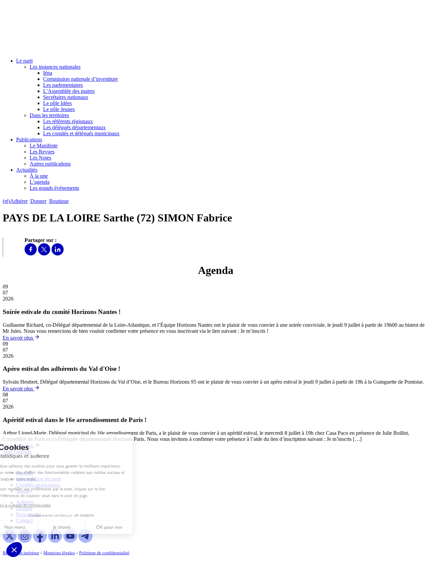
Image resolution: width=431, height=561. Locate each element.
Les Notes (40, 158)
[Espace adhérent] (83, 201)
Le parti (24, 61)
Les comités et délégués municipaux (81, 133)
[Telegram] (85, 541)
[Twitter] (44, 253)
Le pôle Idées (57, 103)
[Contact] (74, 201)
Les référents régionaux (68, 121)
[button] (14, 549)
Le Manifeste (44, 145)
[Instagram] (25, 541)
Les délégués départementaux (74, 127)
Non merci (30, 527)
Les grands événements (54, 188)
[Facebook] (31, 253)
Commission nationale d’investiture (80, 79)
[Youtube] (70, 541)
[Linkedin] (58, 253)
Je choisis (77, 527)
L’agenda (39, 182)
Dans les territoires (49, 115)
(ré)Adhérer (15, 201)
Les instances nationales (55, 67)
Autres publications (50, 164)
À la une (39, 176)
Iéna (47, 73)
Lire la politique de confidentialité (39, 505)
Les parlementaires (63, 85)
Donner (38, 201)
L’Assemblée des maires (69, 91)
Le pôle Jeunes (59, 109)
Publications (29, 139)
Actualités (26, 170)
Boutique (59, 201)
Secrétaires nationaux (65, 97)
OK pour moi (124, 527)
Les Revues (42, 151)
